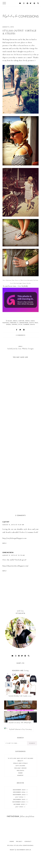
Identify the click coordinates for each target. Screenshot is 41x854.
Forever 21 (14, 323)
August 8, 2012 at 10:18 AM (14, 555)
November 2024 (20, 794)
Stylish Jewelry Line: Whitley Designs (20, 348)
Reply (5, 543)
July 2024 (20, 797)
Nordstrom (23, 323)
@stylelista (29, 816)
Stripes (14, 324)
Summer (26, 324)
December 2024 (20, 792)
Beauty (20, 761)
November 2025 (20, 790)
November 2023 (20, 802)
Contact (28, 841)
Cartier (21, 321)
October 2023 (20, 804)
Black (10, 321)
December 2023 (20, 799)
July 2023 (20, 807)
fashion (6, 323)
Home (20, 773)
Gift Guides (20, 765)
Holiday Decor (20, 768)
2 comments (20, 335)
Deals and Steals (20, 763)
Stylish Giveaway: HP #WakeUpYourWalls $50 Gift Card (21, 723)
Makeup (20, 775)
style (20, 324)
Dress (27, 321)
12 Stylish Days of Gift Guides (20, 758)
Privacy (19, 841)
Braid (15, 321)
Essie (33, 321)
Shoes (8, 324)
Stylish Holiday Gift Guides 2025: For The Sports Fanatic (21, 696)
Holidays (20, 770)
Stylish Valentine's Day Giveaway (20, 729)
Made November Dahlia (20, 850)
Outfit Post (33, 323)
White (32, 324)
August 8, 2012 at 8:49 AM (13, 525)
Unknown (8, 552)
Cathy (6, 522)
